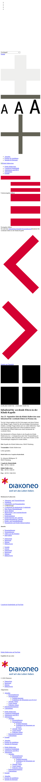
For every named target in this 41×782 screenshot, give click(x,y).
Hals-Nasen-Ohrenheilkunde (13, 509)
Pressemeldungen (10, 530)
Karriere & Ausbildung (11, 158)
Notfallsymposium (17, 698)
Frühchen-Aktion (13, 705)
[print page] (20, 50)
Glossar (7, 549)
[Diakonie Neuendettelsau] (20, 493)
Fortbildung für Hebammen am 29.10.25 (24, 700)
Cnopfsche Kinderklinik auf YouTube (12, 604)
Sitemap (7, 542)
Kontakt (7, 173)
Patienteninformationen (11, 707)
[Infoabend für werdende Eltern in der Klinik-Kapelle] (20, 296)
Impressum (8, 540)
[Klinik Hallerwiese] (7, 163)
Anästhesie (8, 502)
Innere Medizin (9, 511)
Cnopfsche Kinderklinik (12, 168)
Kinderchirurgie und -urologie (14, 517)
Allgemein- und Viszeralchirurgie (15, 500)
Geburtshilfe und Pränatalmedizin (15, 504)
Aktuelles (7, 156)
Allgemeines (8, 171)
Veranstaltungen (26, 229)
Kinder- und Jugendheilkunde (14, 521)
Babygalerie (8, 535)
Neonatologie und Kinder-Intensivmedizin (17, 523)
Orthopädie (8, 514)
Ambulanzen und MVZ (12, 170)
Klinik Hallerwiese (10, 166)
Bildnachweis (9, 544)
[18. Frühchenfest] (20, 362)
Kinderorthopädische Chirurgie (14, 519)
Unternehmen (9, 708)
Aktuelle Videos (13, 701)
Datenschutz (8, 538)
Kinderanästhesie (10, 516)
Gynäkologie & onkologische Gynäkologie (18, 507)
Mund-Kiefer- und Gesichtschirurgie (16, 512)
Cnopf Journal (12, 703)
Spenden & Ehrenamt (11, 160)
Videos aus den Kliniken (12, 534)
